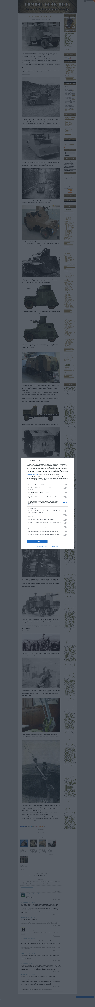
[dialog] (47, 503)
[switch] (65, 488)
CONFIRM (37, 541)
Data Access (47, 546)
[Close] (71, 461)
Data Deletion (40, 546)
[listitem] (47, 484)
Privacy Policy (55, 546)
